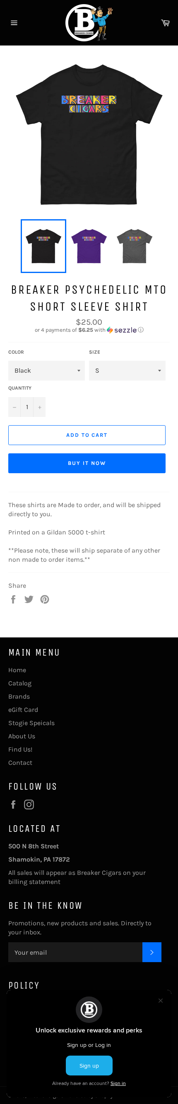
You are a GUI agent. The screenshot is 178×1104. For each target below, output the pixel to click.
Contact (20, 762)
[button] (89, 330)
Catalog (19, 683)
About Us (21, 736)
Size (94, 352)
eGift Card (23, 710)
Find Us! (20, 749)
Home (17, 670)
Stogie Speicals (31, 723)
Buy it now (87, 463)
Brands (19, 696)
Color (16, 352)
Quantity (19, 388)
